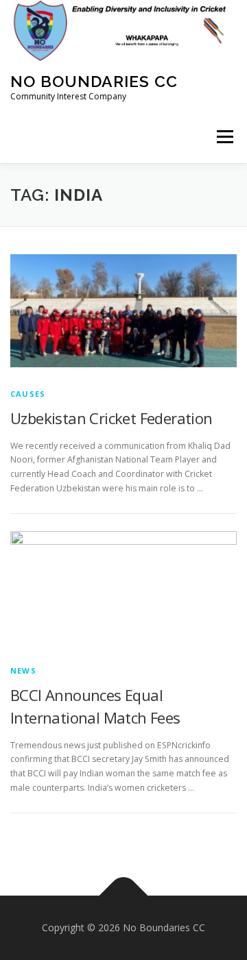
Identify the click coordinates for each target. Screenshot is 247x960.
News (23, 670)
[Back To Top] (123, 896)
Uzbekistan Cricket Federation (111, 418)
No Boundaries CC (94, 81)
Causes (27, 394)
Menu (224, 137)
